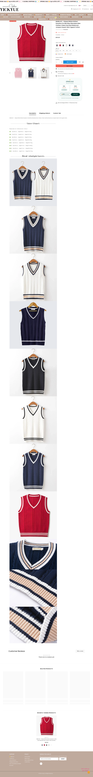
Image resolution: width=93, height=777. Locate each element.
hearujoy (47, 737)
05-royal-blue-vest (42, 745)
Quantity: (58, 59)
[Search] (88, 6)
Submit (63, 759)
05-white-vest (49, 745)
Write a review (80, 651)
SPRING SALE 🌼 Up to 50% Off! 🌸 (43, 1)
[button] (10, 73)
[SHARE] (82, 62)
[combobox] (87, 5)
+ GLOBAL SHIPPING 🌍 (22, 1)
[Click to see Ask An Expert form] (85, 769)
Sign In (91, 9)
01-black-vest (47, 745)
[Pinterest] (41, 763)
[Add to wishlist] (79, 62)
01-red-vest (44, 745)
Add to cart (70, 62)
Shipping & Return (44, 113)
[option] (30, 42)
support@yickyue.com (72, 5)
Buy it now (70, 66)
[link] (13, 701)
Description (32, 113)
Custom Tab (57, 113)
